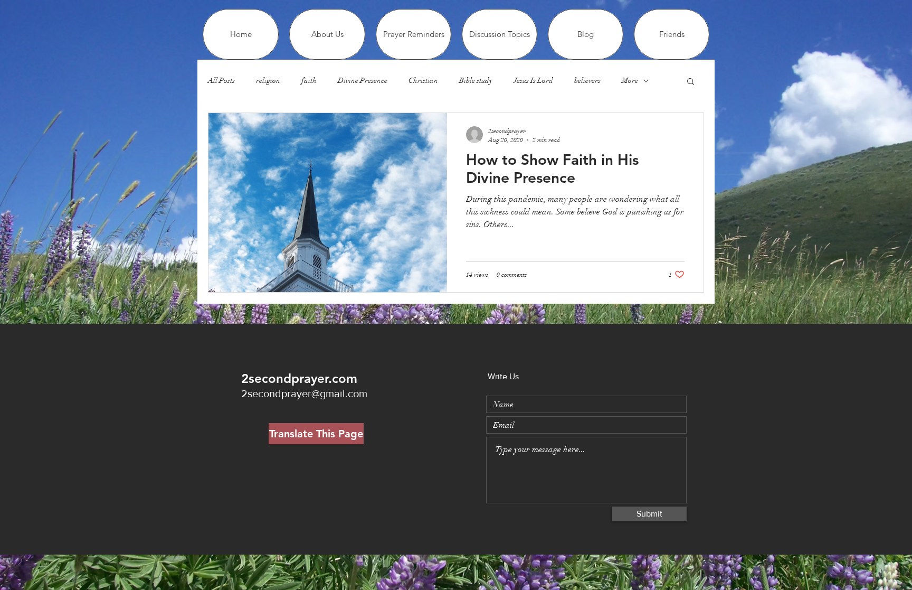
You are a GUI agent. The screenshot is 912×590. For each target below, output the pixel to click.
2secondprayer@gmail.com (304, 393)
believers (587, 80)
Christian (423, 80)
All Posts (221, 80)
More (630, 80)
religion (268, 80)
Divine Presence (362, 80)
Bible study (475, 80)
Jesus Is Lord (533, 80)
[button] (691, 82)
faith (309, 80)
